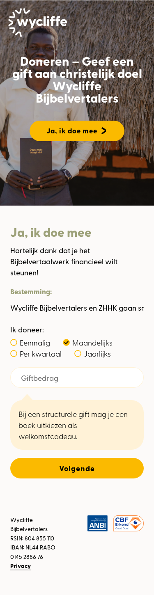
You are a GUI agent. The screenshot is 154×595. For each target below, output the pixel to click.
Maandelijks (92, 342)
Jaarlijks (97, 353)
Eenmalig (35, 342)
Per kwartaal (41, 353)
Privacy (20, 565)
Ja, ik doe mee (71, 131)
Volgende (77, 468)
